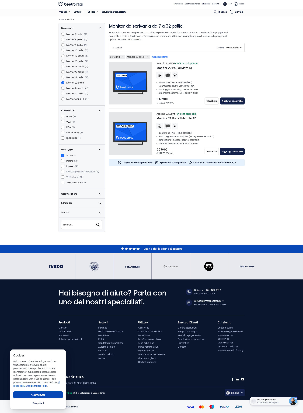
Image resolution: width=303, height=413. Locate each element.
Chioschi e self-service (150, 331)
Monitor (63, 328)
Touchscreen (65, 331)
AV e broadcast (106, 354)
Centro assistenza (192, 4)
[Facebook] (232, 379)
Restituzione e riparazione (191, 339)
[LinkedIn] (238, 379)
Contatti (215, 4)
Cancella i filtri (160, 57)
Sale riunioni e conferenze (151, 354)
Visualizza (211, 101)
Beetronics (71, 4)
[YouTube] (243, 379)
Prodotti (63, 12)
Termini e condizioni (228, 346)
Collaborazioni (225, 328)
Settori (77, 12)
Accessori (64, 335)
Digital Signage (146, 350)
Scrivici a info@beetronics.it (208, 301)
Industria (102, 328)
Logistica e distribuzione (111, 331)
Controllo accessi (147, 362)
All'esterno (143, 328)
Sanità (101, 358)
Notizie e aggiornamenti (230, 331)
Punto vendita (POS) (149, 347)
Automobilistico (106, 347)
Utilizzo (91, 12)
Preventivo (178, 4)
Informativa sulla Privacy (231, 350)
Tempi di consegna (187, 331)
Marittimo (103, 335)
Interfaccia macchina (149, 339)
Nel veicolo (144, 335)
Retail (101, 339)
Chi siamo (206, 4)
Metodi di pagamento (189, 335)
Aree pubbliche (146, 343)
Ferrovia (102, 350)
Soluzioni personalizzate (114, 12)
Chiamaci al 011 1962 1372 (207, 290)
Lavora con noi (225, 343)
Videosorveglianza (147, 358)
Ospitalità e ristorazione (111, 343)
